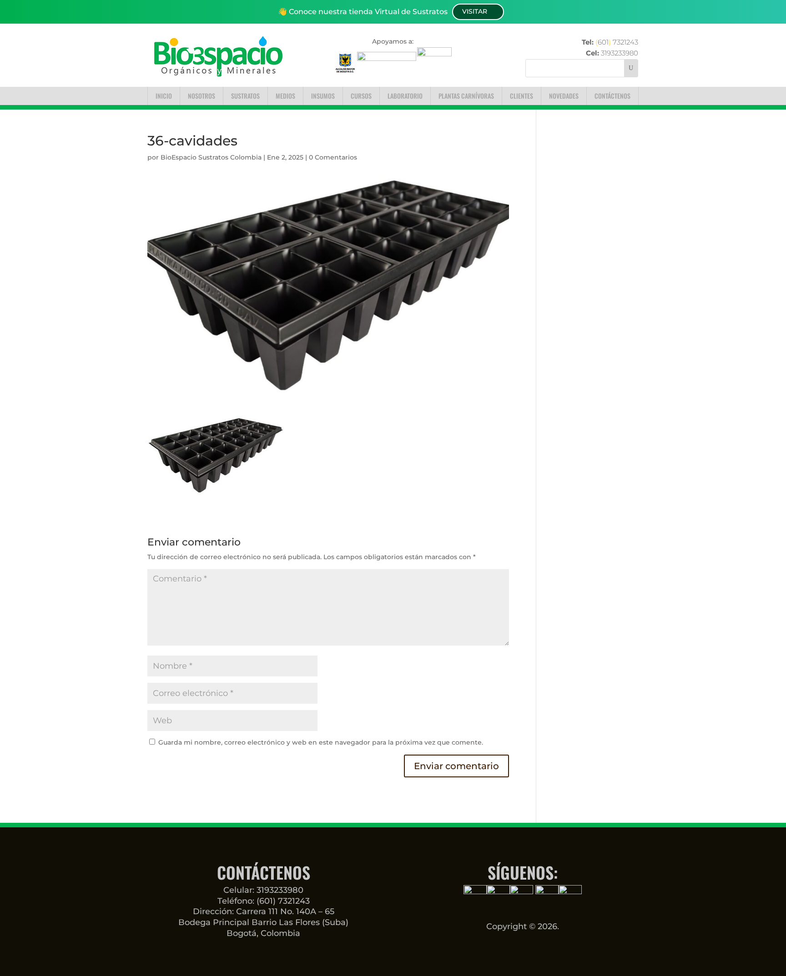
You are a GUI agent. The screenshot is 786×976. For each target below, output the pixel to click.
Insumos (323, 95)
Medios (285, 95)
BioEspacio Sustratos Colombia (211, 157)
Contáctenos (612, 95)
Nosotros (201, 95)
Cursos (361, 95)
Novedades (564, 95)
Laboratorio (405, 95)
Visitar (474, 11)
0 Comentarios (333, 157)
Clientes (521, 95)
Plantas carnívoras (466, 95)
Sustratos (245, 95)
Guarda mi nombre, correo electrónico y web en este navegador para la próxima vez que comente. (320, 742)
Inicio (164, 95)
